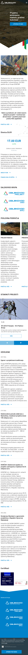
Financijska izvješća (7, 177)
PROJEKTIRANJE (6, 238)
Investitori (4, 172)
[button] (26, 2)
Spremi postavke (11, 652)
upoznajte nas (18, 24)
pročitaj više (5, 124)
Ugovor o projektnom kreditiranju (12, 360)
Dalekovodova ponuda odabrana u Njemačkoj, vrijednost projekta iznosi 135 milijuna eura (13, 416)
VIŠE (11, 336)
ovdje (6, 643)
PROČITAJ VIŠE (5, 404)
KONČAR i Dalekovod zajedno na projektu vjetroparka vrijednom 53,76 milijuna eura (13, 467)
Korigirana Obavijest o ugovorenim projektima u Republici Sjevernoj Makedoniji (12, 518)
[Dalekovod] (8, 2)
